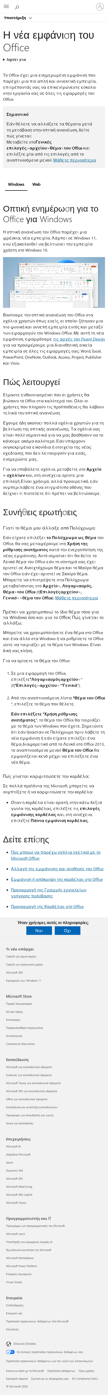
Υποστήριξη (15, 17)
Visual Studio (14, 1282)
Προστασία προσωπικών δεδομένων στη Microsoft (37, 1321)
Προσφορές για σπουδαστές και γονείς (30, 1115)
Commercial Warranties (20, 1044)
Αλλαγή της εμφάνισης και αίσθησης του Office (57, 868)
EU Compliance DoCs (85, 1378)
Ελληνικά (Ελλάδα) (25, 1343)
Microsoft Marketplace (20, 1258)
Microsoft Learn (15, 1234)
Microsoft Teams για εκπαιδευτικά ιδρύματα (33, 1083)
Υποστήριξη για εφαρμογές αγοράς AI (29, 1242)
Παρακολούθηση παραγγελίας (24, 1028)
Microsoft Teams (16, 1203)
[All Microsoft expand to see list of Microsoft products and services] (6, 7)
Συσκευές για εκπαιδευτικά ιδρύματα (29, 1075)
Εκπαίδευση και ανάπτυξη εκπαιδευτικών (32, 1107)
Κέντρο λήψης (14, 1012)
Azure (9, 1162)
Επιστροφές (13, 1020)
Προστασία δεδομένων (61, 1371)
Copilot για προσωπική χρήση (24, 964)
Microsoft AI (13, 1146)
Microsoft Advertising (19, 1186)
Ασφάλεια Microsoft (18, 1154)
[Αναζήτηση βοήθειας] (17, 7)
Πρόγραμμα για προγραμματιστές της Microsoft (35, 1226)
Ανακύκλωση (14, 1036)
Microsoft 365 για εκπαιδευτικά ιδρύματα (31, 1091)
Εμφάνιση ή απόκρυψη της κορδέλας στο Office (57, 879)
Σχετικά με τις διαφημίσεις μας (50, 1378)
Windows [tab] (16, 184)
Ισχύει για (16, 59)
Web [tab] (36, 184)
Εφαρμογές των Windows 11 (23, 980)
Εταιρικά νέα (14, 1313)
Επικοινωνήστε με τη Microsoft (25, 1371)
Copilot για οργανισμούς (21, 956)
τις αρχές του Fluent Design (79, 339)
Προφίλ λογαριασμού (19, 1003)
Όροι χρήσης (86, 1371)
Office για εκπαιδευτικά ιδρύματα (26, 1099)
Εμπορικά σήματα (17, 1378)
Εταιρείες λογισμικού (18, 1274)
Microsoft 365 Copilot (19, 1194)
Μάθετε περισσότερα (74, 160)
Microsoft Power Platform (21, 1266)
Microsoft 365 (14, 972)
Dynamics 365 (14, 1170)
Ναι (39, 930)
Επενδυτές (12, 1329)
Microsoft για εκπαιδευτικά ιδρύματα (29, 1067)
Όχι (67, 930)
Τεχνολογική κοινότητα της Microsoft (28, 1250)
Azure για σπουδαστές (19, 1123)
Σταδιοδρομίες (15, 1305)
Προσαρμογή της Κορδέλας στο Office (47, 906)
